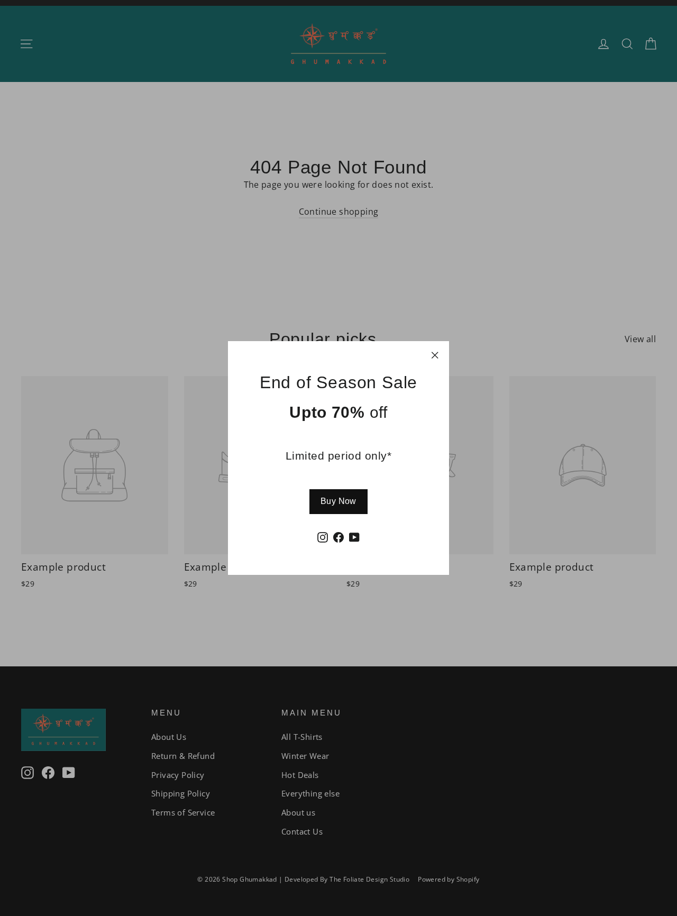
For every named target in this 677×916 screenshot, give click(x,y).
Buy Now (338, 501)
